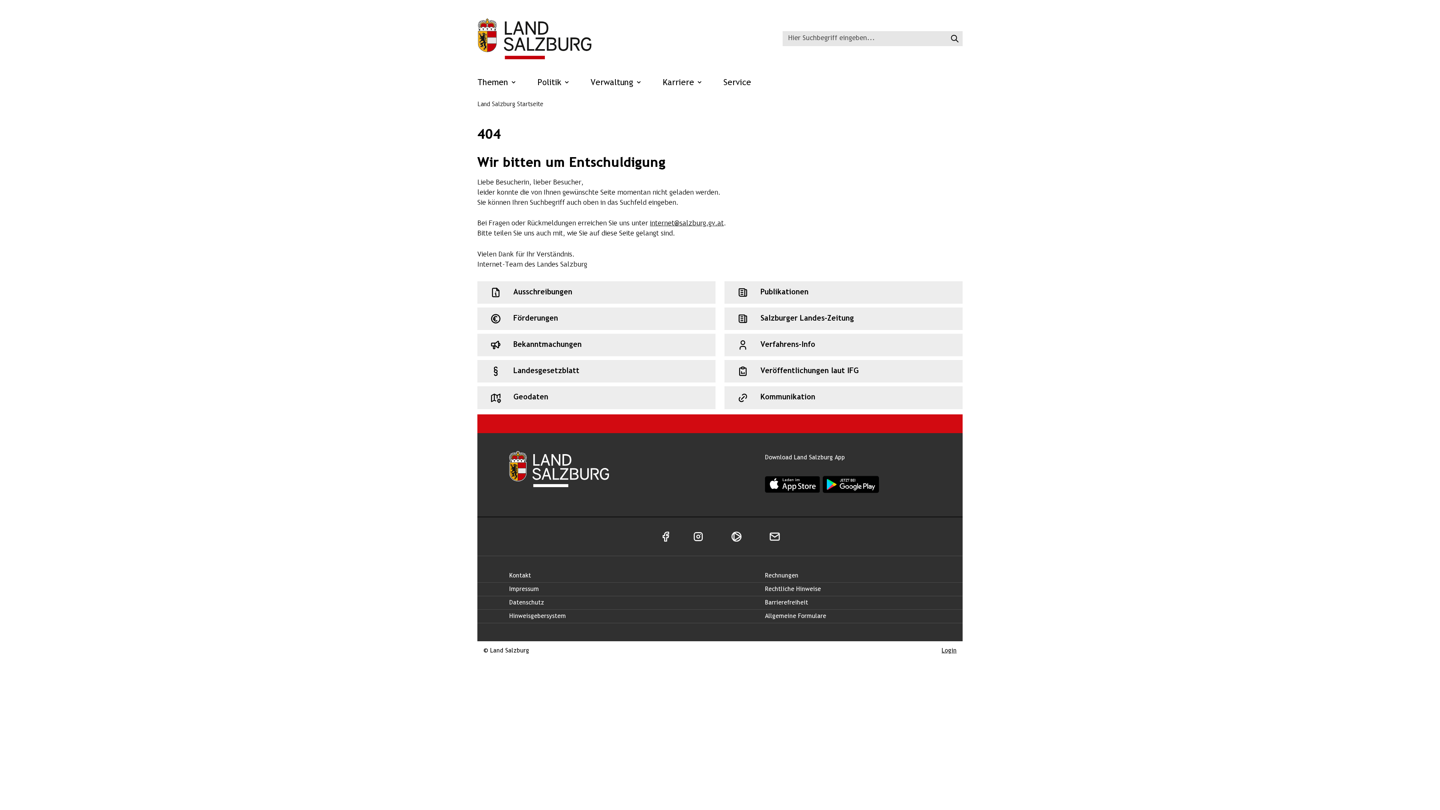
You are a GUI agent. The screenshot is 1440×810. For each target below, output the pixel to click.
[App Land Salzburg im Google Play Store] (851, 485)
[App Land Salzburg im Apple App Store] (792, 484)
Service (737, 83)
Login (949, 651)
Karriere (680, 83)
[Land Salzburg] (534, 38)
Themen (494, 83)
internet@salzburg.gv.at (687, 223)
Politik (550, 83)
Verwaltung (613, 83)
